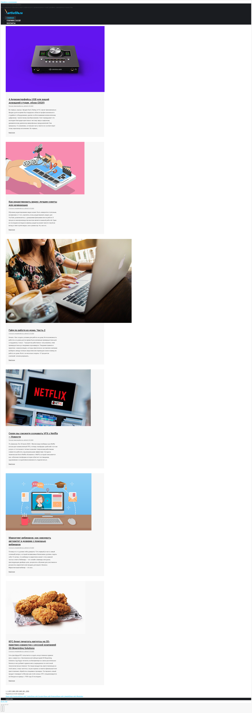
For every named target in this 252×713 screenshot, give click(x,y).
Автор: (23, 106)
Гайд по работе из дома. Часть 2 (27, 330)
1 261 (23, 691)
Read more (12, 132)
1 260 (20, 691)
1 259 (16, 691)
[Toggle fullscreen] (5, 704)
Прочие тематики (14, 106)
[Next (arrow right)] (3, 709)
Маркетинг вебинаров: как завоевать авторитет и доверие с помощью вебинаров (30, 541)
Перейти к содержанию (9, 2)
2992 (27, 691)
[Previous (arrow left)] (1, 709)
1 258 (12, 691)
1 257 (9, 691)
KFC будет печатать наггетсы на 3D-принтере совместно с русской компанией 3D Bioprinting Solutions (32, 645)
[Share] (3, 704)
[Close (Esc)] (1, 704)
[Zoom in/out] (7, 704)
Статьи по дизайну (14, 208)
